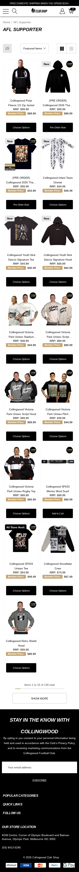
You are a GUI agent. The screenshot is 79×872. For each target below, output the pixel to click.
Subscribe (39, 780)
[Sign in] (62, 11)
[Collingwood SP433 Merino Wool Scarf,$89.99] (58, 462)
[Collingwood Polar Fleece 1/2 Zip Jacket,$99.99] (21, 76)
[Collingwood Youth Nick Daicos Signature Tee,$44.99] (21, 231)
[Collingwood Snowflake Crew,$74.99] (58, 539)
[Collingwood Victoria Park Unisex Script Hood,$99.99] (21, 385)
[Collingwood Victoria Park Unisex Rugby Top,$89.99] (21, 462)
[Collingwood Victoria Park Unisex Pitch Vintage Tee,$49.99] (58, 385)
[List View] (71, 48)
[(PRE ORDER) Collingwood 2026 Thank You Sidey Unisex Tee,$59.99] (21, 153)
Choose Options (21, 127)
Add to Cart (58, 513)
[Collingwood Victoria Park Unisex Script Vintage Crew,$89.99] (58, 308)
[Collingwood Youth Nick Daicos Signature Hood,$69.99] (58, 231)
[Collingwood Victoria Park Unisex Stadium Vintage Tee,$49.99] (21, 308)
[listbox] (34, 48)
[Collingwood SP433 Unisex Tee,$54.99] (21, 539)
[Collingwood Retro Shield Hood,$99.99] (21, 617)
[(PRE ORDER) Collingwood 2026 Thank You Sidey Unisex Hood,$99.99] (58, 76)
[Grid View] (62, 48)
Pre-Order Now (58, 127)
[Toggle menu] (6, 11)
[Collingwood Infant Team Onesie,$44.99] (58, 153)
